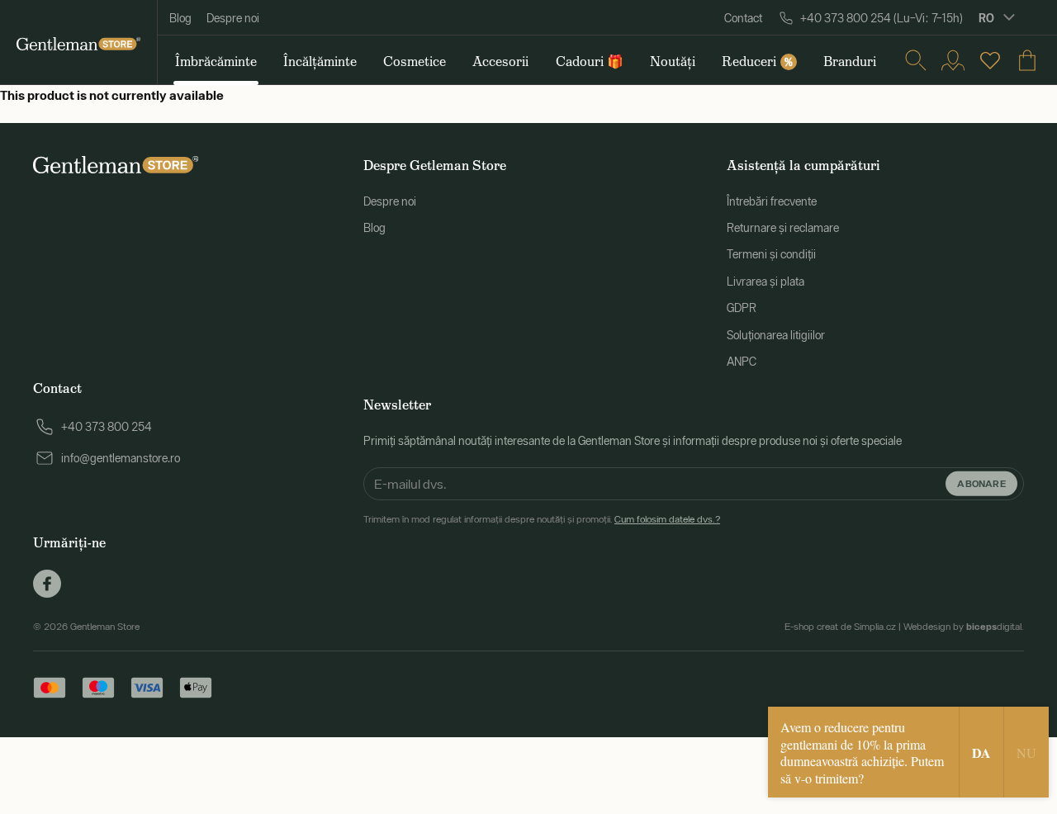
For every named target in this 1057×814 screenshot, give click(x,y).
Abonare (981, 483)
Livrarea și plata (765, 281)
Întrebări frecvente (772, 201)
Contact (743, 18)
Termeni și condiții (771, 254)
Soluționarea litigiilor (776, 335)
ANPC (741, 361)
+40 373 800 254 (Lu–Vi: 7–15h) (881, 18)
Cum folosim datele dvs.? (667, 519)
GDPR (741, 308)
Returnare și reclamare (783, 227)
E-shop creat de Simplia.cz (840, 626)
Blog (180, 18)
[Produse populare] (990, 60)
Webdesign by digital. (963, 626)
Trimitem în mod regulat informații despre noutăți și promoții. (541, 519)
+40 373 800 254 (106, 426)
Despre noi (232, 18)
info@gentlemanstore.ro (120, 458)
